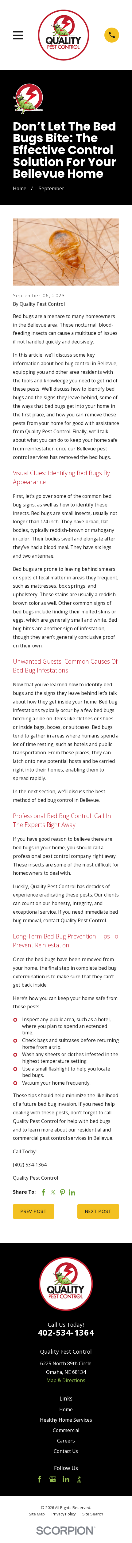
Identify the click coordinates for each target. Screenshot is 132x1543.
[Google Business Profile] (52, 1479)
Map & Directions (65, 1380)
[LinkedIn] (66, 1479)
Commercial (66, 1430)
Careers (66, 1440)
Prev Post (34, 1211)
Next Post (98, 1211)
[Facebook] (39, 1479)
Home (66, 1409)
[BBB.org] (79, 1479)
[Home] (64, 35)
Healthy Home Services (66, 1419)
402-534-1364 (66, 1332)
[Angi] (92, 1479)
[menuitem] (37, 1514)
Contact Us (66, 1451)
